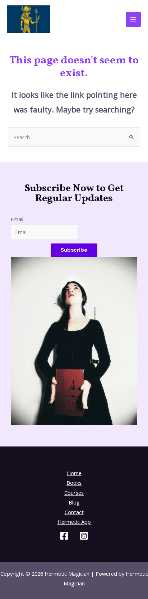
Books (74, 482)
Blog (74, 502)
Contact (74, 512)
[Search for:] (74, 137)
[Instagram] (83, 535)
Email (17, 219)
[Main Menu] (133, 19)
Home (74, 473)
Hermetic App (74, 521)
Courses (74, 492)
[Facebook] (64, 535)
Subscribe (74, 250)
